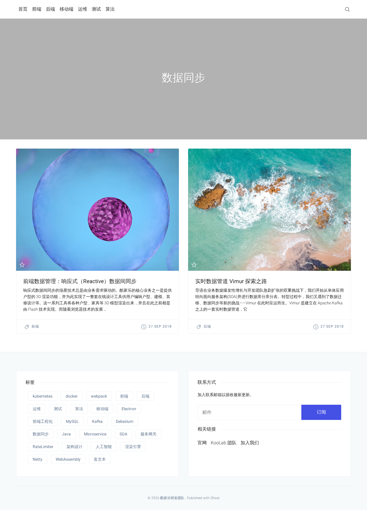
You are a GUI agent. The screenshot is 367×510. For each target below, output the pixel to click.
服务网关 (148, 434)
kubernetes (42, 396)
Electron (129, 408)
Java (66, 434)
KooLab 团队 (224, 442)
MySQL (72, 421)
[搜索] (347, 9)
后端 (50, 9)
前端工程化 (43, 421)
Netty (37, 459)
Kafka (97, 421)
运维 (82, 9)
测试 (96, 9)
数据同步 (41, 434)
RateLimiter (43, 446)
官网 (202, 442)
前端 (36, 9)
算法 (110, 9)
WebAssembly (68, 459)
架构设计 (75, 446)
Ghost (215, 498)
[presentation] (97, 210)
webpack (99, 396)
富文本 (100, 459)
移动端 (66, 9)
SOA (123, 434)
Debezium (124, 421)
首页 (23, 9)
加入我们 (250, 442)
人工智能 (104, 446)
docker (72, 396)
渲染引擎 (133, 446)
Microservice (95, 434)
